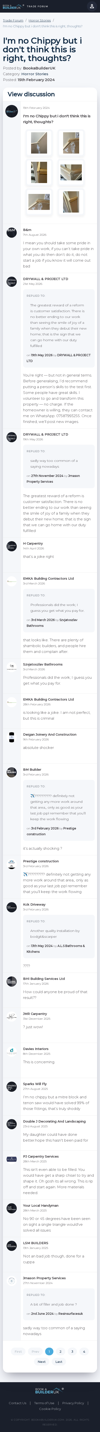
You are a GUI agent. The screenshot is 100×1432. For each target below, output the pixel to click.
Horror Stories (40, 20)
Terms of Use (44, 1403)
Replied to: (36, 295)
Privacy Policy (73, 1403)
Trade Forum (37, 6)
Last (58, 1362)
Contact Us (17, 1403)
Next (42, 1362)
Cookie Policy (50, 1409)
